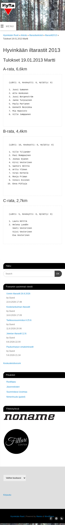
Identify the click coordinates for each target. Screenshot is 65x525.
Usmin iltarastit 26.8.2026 (18, 293)
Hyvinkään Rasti (11, 35)
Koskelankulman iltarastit (18, 307)
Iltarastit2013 (51, 35)
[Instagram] (9, 7)
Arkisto (24, 35)
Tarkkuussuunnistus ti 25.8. (19, 320)
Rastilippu (11, 382)
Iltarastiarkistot (36, 35)
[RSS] (4, 12)
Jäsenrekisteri (13, 387)
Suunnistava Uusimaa (16, 392)
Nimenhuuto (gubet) (15, 397)
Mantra (39, 516)
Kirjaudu (7, 495)
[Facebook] (4, 7)
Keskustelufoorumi (12, 363)
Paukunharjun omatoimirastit (19, 347)
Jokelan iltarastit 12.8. (16, 333)
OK (57, 273)
